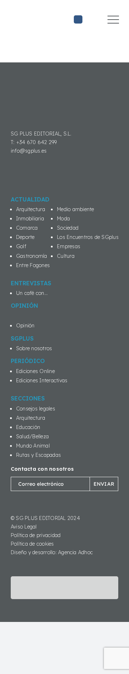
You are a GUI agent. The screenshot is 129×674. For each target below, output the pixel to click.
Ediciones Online (35, 371)
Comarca (27, 228)
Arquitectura (30, 209)
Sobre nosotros (34, 348)
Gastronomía (31, 256)
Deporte (25, 237)
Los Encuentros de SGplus (88, 237)
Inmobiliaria (30, 218)
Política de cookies (32, 544)
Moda (63, 218)
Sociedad (67, 228)
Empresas (68, 246)
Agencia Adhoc (75, 552)
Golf (21, 246)
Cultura (66, 256)
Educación (28, 427)
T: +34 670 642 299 (34, 142)
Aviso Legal (24, 527)
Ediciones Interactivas (41, 380)
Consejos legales (35, 408)
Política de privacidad (36, 535)
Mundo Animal (33, 446)
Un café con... (32, 293)
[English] (90, 15)
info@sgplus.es (29, 151)
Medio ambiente (75, 209)
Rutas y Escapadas (38, 455)
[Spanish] (90, 25)
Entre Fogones (33, 265)
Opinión (25, 325)
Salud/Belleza (32, 436)
